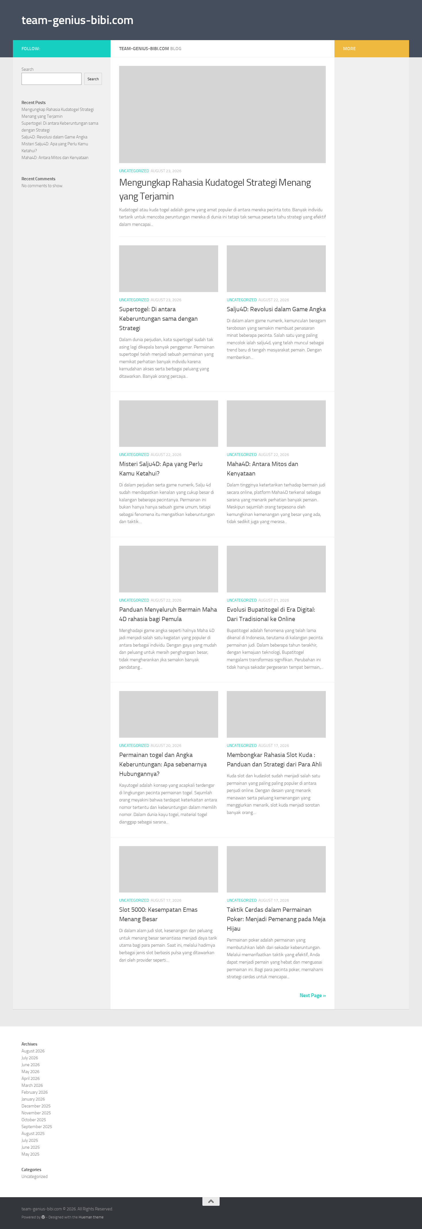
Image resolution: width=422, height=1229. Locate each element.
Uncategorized (134, 171)
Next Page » (313, 995)
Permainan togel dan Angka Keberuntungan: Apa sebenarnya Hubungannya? (163, 764)
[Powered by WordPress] (43, 1217)
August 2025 (33, 1133)
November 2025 (36, 1113)
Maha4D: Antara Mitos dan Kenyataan (55, 157)
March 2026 (32, 1085)
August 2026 (33, 1051)
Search (28, 69)
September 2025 (37, 1126)
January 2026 (33, 1099)
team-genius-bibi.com (77, 20)
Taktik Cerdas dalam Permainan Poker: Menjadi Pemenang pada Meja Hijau (276, 919)
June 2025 (31, 1147)
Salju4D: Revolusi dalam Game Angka (276, 309)
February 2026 (35, 1092)
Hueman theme (91, 1217)
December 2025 (36, 1106)
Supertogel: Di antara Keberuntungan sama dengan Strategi (158, 319)
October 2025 (34, 1119)
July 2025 (30, 1140)
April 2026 (31, 1078)
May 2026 (30, 1071)
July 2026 (30, 1057)
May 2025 (30, 1154)
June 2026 (31, 1064)
